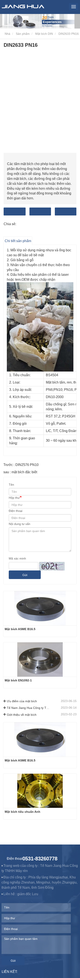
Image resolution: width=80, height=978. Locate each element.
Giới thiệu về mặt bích (21, 714)
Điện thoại (65, 211)
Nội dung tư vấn (19, 524)
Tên (11, 484)
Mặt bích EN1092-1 (18, 680)
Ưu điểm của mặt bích (22, 701)
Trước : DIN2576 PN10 (21, 465)
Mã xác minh (17, 558)
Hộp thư (14, 497)
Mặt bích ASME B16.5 (20, 629)
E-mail (40, 211)
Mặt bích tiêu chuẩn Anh (22, 811)
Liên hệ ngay (15, 211)
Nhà (7, 33)
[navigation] (73, 6)
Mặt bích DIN (44, 33)
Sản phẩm (23, 33)
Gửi (24, 575)
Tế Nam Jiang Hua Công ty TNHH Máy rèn (29, 708)
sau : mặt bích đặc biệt (20, 472)
